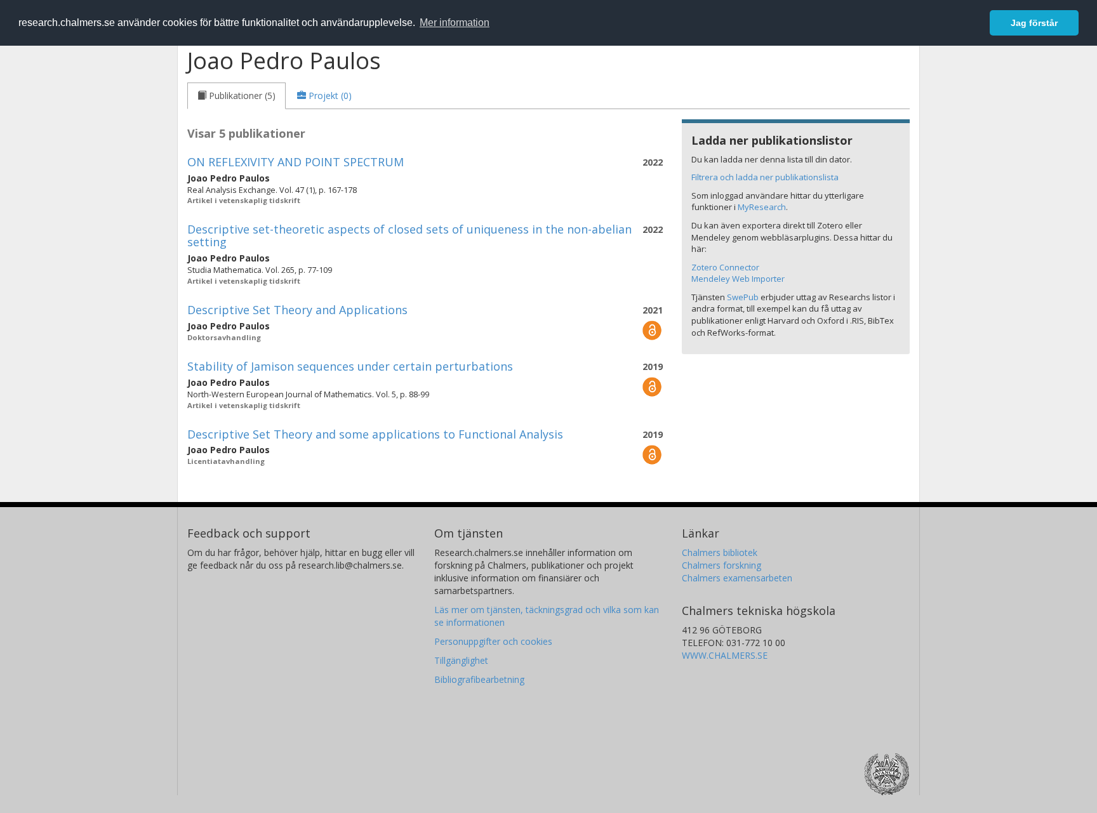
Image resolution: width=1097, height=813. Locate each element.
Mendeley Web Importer (738, 278)
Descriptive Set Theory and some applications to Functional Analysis (375, 434)
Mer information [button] (454, 22)
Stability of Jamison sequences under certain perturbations (350, 366)
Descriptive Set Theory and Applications (297, 309)
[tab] (236, 96)
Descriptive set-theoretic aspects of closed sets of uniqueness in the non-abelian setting (409, 235)
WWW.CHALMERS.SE (725, 655)
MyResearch (762, 207)
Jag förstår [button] (1034, 23)
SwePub (743, 297)
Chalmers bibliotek (719, 552)
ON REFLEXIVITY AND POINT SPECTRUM (295, 161)
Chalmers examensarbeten (737, 578)
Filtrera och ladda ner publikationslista (765, 177)
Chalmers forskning (721, 565)
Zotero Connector (725, 267)
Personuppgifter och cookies (493, 641)
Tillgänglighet (461, 660)
